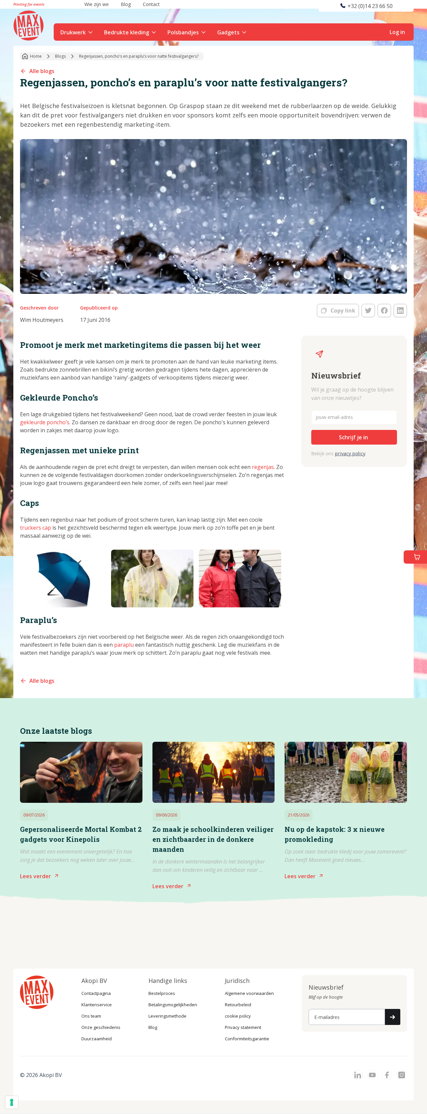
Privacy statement (243, 1027)
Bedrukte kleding (126, 32)
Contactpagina (96, 993)
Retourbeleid (238, 1005)
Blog (152, 1027)
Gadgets (228, 32)
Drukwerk (73, 32)
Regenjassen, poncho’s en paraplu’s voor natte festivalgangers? (138, 56)
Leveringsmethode (167, 1016)
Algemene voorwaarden (249, 993)
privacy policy (350, 453)
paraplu (124, 644)
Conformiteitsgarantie (247, 1039)
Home (36, 56)
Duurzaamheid (96, 1039)
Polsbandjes (183, 32)
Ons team (91, 1016)
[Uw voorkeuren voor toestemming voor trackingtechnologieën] (11, 1102)
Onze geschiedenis (100, 1027)
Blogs (60, 56)
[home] (29, 25)
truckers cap (35, 527)
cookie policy (238, 1016)
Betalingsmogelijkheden (172, 1005)
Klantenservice (96, 1005)
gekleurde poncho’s (44, 422)
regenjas (263, 467)
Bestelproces (161, 993)
